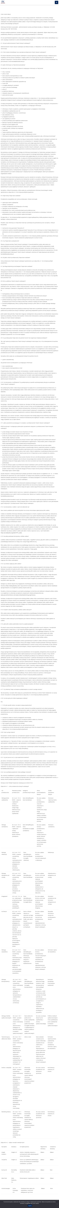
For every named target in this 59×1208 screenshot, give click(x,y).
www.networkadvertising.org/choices (25, 595)
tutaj (49, 412)
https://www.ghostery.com (13, 585)
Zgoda (29, 1205)
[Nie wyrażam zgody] (57, 1204)
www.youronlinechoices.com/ (8, 595)
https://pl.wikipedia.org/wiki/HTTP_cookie (11, 533)
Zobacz (42, 1152)
